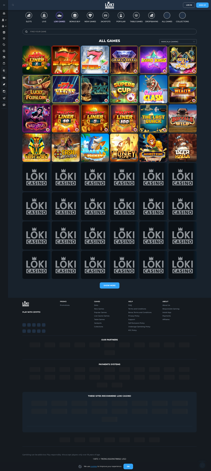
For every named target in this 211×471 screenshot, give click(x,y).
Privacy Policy (133, 316)
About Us (166, 305)
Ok (128, 466)
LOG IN (189, 5)
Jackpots (98, 323)
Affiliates (166, 319)
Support (131, 319)
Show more (110, 285)
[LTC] (34, 317)
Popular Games (100, 312)
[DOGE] (43, 317)
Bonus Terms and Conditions (140, 312)
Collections (98, 327)
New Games (99, 309)
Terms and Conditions (137, 309)
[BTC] (24, 317)
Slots (96, 305)
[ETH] (29, 317)
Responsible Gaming (170, 309)
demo (36, 66)
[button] (6, 26)
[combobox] (178, 41)
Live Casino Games (102, 316)
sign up (202, 5)
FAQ (130, 305)
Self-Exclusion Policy (136, 323)
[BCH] (38, 317)
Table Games (99, 319)
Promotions (65, 305)
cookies (93, 466)
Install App (166, 312)
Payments (166, 316)
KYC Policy (132, 330)
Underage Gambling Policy (139, 327)
